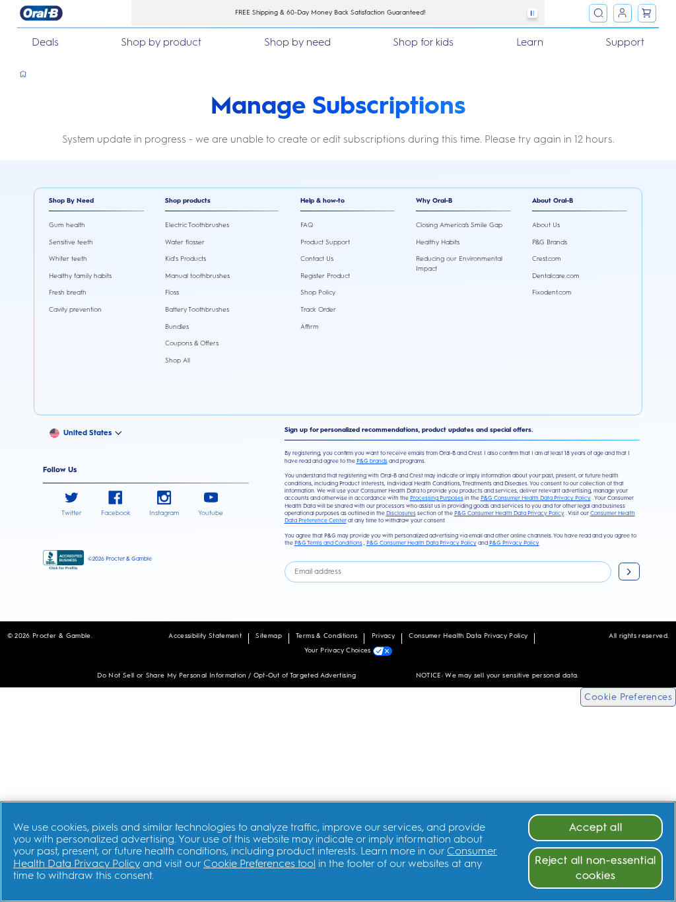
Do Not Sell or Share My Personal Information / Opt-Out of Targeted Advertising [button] (226, 675)
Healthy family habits (80, 275)
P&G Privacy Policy (514, 542)
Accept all (596, 827)
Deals (45, 42)
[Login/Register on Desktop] (622, 13)
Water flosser (185, 242)
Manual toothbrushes (197, 275)
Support (624, 42)
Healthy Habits (437, 242)
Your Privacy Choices (338, 650)
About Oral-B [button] (552, 200)
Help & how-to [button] (322, 200)
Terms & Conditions (326, 635)
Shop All (177, 360)
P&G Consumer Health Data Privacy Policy (536, 498)
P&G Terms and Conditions (328, 542)
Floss (172, 292)
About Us (546, 224)
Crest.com (546, 258)
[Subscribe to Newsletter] (629, 571)
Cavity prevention (75, 309)
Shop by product (161, 42)
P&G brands (372, 461)
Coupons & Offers (192, 343)
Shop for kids (423, 42)
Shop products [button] (188, 200)
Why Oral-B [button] (434, 200)
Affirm (309, 326)
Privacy (383, 635)
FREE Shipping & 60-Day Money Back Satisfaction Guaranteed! (330, 12)
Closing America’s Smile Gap (459, 224)
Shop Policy (317, 292)
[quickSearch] (598, 13)
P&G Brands (549, 242)
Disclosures (401, 513)
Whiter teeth (68, 258)
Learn (529, 42)
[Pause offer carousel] (532, 13)
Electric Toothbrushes (197, 224)
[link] (71, 504)
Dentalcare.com (556, 275)
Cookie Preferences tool (259, 863)
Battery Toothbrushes (197, 309)
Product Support (325, 242)
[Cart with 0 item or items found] (647, 13)
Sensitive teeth (71, 242)
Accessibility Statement (205, 635)
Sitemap (268, 635)
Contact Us (316, 258)
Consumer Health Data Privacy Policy (468, 635)
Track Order (318, 309)
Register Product (325, 275)
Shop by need (297, 42)
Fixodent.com (552, 292)
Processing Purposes (436, 498)
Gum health (67, 224)
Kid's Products (185, 258)
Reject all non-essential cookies (595, 867)
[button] (90, 432)
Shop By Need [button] (71, 200)
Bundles (177, 326)
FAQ (306, 224)
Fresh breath (67, 292)
